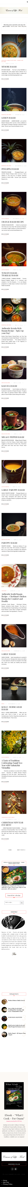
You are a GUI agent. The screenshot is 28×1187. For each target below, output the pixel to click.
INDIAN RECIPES (6, 382)
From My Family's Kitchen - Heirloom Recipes (12, 61)
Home (10, 849)
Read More (5, 79)
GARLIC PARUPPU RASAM (13, 490)
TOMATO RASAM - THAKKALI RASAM (10, 274)
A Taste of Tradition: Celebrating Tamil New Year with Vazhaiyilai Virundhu (12, 764)
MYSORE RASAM (9, 66)
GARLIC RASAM (9, 654)
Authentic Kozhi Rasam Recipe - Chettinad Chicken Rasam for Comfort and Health (14, 598)
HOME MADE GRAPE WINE (15, 1017)
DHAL (3, 703)
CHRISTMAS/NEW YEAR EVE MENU (12, 823)
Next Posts (21, 849)
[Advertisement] (14, 974)
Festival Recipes (6, 114)
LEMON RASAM (9, 117)
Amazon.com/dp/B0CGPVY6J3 (14, 1121)
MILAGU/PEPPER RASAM (13, 437)
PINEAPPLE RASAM (10, 169)
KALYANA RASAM (9, 386)
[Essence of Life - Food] (14, 1160)
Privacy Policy (7, 1184)
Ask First (6, 1182)
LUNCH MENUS (5, 218)
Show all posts (22, 26)
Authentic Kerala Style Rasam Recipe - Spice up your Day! (13, 330)
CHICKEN (4, 590)
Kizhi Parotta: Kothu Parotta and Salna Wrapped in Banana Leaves (16, 1026)
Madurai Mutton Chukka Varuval (16, 1000)
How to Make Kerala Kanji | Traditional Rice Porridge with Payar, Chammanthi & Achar (16, 1010)
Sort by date (14, 26)
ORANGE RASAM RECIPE (13, 221)
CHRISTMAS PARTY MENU (8, 817)
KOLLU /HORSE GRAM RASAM (12, 708)
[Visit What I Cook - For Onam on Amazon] (14, 1096)
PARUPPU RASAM (9, 543)
